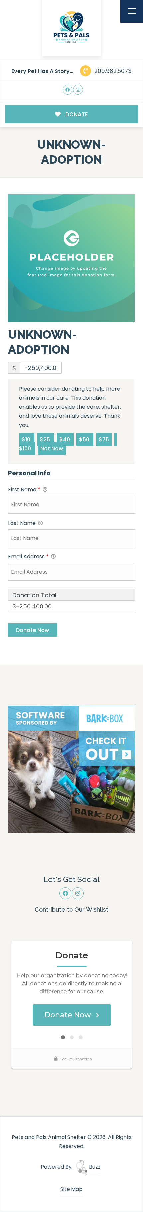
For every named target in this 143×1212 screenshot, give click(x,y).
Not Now (51, 448)
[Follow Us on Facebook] (68, 90)
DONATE (76, 114)
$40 (65, 439)
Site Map (71, 1189)
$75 (104, 439)
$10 (27, 439)
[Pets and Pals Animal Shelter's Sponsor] (71, 769)
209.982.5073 (112, 71)
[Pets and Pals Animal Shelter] (71, 27)
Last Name (22, 523)
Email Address (28, 556)
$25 (45, 439)
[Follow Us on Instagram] (78, 90)
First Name (24, 489)
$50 (85, 439)
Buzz (94, 1167)
